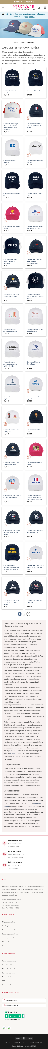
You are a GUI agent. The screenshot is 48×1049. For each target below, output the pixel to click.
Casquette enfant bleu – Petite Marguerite (11, 464)
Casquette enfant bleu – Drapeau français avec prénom (11, 532)
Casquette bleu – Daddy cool (11, 194)
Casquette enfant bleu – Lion (35, 431)
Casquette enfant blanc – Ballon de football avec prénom (35, 567)
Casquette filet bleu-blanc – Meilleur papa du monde (35, 296)
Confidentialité (7, 985)
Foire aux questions (8, 973)
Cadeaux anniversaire (9, 946)
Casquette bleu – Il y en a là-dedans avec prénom (12, 92)
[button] (3, 7)
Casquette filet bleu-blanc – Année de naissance (10, 261)
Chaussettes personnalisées (11, 942)
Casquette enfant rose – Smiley (11, 227)
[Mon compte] (39, 7)
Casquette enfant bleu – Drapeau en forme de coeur (35, 126)
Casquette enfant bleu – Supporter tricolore (35, 531)
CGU (3, 981)
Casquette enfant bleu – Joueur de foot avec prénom (11, 602)
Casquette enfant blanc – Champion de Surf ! (12, 496)
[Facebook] (4, 1028)
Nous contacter (7, 977)
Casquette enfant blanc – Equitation (35, 398)
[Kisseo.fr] (24, 7)
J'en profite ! (29, 17)
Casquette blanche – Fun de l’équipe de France (35, 227)
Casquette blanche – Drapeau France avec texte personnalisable (34, 497)
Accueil (16, 42)
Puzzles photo (6, 926)
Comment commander (9, 961)
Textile (22, 42)
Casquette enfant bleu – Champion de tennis (11, 295)
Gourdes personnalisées (10, 930)
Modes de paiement (8, 969)
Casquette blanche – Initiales (10, 161)
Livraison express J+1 (12, 1005)
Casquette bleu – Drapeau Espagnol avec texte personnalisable (11, 567)
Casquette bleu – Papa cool (34, 194)
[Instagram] (9, 1028)
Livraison (16, 1043)
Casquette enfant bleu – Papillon (35, 601)
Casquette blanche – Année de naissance (10, 330)
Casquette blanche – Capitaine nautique (10, 398)
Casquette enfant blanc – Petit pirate (12, 431)
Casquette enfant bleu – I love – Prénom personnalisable (35, 261)
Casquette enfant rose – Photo (35, 464)
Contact (8, 1043)
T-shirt (12, 753)
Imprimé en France (11, 1000)
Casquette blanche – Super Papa (34, 363)
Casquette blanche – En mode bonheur (35, 330)
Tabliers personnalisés (9, 938)
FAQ (23, 1043)
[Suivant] (28, 614)
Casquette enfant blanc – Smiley (35, 161)
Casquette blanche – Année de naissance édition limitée (10, 364)
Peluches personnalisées (10, 934)
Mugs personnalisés (8, 922)
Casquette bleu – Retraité (35, 91)
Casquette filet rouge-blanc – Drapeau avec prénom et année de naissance (10, 127)
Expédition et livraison (9, 965)
